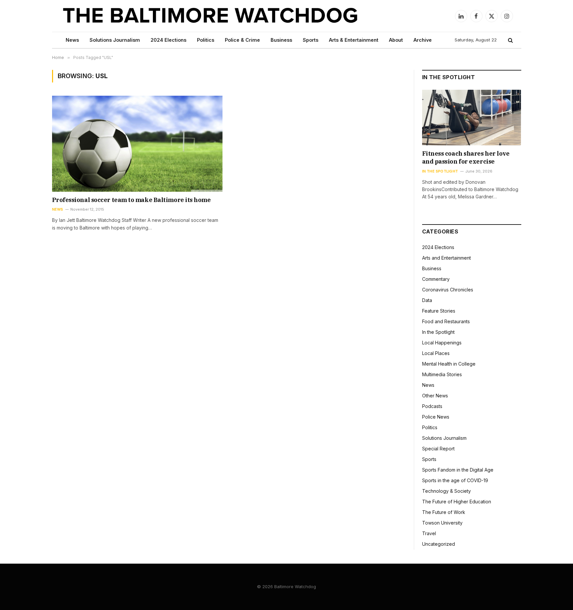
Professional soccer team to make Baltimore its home (131, 200)
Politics (205, 40)
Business (281, 40)
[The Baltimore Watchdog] (210, 16)
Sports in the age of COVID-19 (455, 480)
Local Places (436, 353)
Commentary (436, 279)
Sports (310, 40)
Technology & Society (446, 491)
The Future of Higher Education (456, 501)
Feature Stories (438, 311)
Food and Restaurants (446, 321)
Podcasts (432, 406)
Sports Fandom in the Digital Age (457, 470)
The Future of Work (443, 512)
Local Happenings (442, 342)
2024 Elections (168, 40)
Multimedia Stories (442, 374)
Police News (435, 417)
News (72, 40)
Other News (435, 395)
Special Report (438, 448)
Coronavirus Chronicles (447, 289)
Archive (423, 40)
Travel (429, 533)
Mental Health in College (449, 364)
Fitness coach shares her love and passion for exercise (466, 157)
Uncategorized (438, 544)
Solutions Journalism (115, 40)
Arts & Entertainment (353, 40)
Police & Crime (242, 40)
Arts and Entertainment (446, 258)
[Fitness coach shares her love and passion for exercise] (471, 117)
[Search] (510, 40)
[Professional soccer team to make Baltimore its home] (137, 143)
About (396, 40)
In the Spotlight (440, 171)
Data (427, 300)
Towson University (442, 523)
